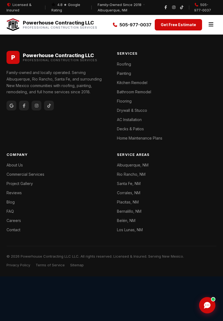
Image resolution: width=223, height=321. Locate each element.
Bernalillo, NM (129, 211)
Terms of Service (50, 265)
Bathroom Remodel (134, 91)
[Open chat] (207, 305)
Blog (11, 202)
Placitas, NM (128, 202)
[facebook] (165, 7)
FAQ (10, 211)
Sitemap (77, 265)
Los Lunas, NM (130, 229)
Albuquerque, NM (132, 165)
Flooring (124, 101)
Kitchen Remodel (132, 82)
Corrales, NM (128, 192)
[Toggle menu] (210, 24)
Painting (124, 73)
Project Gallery (20, 183)
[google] (11, 105)
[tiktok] (181, 7)
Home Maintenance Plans (139, 138)
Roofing (124, 64)
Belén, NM (126, 220)
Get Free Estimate (178, 24)
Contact (13, 229)
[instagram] (173, 7)
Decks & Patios (130, 128)
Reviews (14, 192)
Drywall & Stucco (132, 110)
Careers (14, 220)
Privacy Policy (18, 265)
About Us (15, 165)
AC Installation (129, 119)
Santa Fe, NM (129, 183)
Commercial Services (25, 174)
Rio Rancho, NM (131, 174)
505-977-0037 (202, 7)
